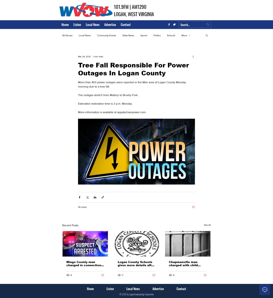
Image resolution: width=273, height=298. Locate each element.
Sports (143, 35)
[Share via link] (102, 197)
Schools (171, 35)
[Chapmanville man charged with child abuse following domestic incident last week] (187, 244)
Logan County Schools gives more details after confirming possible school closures (136, 263)
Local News (85, 35)
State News (128, 35)
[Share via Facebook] (79, 197)
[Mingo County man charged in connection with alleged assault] (85, 244)
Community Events (106, 35)
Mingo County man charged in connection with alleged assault (83, 263)
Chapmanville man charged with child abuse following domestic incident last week (186, 263)
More (184, 35)
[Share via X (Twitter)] (87, 197)
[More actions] (193, 56)
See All (207, 225)
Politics (157, 35)
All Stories (67, 35)
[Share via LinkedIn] (95, 197)
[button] (206, 35)
